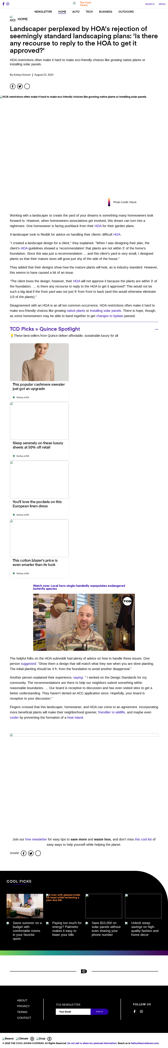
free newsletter (36, 839)
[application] (84, 622)
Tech (89, 12)
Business (105, 12)
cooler (14, 717)
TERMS (22, 1012)
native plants (76, 310)
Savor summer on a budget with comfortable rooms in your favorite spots (27, 930)
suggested (28, 663)
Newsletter (43, 12)
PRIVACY (23, 1006)
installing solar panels (105, 310)
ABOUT (22, 1000)
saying (78, 677)
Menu (162, 4)
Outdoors (126, 12)
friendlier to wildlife (111, 712)
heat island (75, 717)
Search (150, 4)
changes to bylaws (109, 316)
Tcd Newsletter (68, 1005)
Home (62, 12)
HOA (98, 226)
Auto (76, 12)
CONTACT (24, 1017)
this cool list (143, 839)
